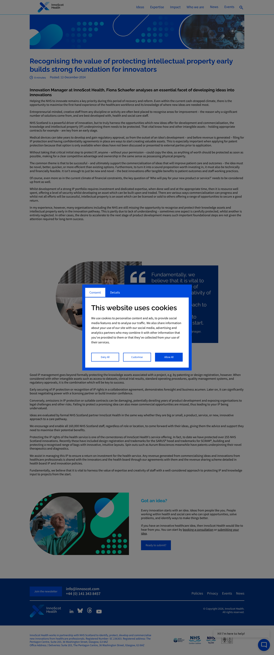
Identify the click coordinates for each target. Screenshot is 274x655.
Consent (95, 292)
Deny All (105, 357)
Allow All (169, 357)
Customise (137, 357)
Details (115, 292)
